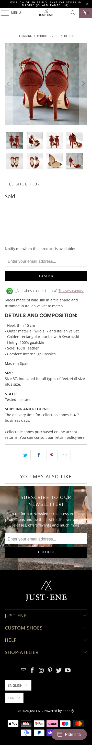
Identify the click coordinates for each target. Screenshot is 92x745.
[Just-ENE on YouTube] (68, 670)
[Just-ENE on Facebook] (32, 670)
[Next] (83, 84)
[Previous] (9, 84)
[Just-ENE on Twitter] (59, 670)
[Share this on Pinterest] (52, 455)
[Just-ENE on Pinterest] (50, 670)
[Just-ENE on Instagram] (41, 670)
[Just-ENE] (46, 13)
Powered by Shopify (59, 710)
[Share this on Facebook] (38, 455)
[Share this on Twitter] (25, 455)
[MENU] (2, 13)
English (15, 685)
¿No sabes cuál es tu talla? (49, 290)
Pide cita (73, 734)
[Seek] (73, 13)
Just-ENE (35, 710)
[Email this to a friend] (65, 455)
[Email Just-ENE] (23, 670)
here (81, 437)
